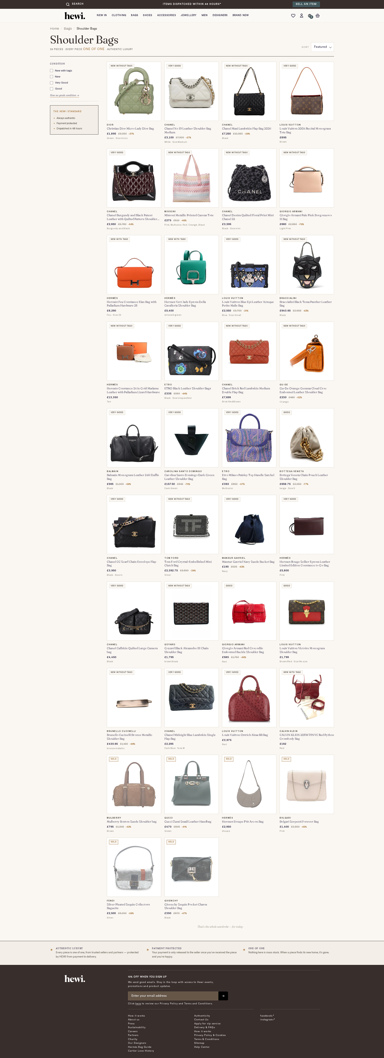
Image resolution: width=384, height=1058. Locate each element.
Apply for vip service (207, 1024)
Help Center (202, 1047)
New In (102, 15)
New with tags (63, 70)
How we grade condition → (64, 95)
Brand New (241, 15)
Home (54, 28)
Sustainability (137, 1027)
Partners (133, 1035)
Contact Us (201, 1020)
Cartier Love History (141, 1051)
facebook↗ (267, 1016)
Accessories (166, 15)
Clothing (119, 15)
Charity (132, 1039)
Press (131, 1024)
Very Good (61, 82)
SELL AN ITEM (306, 4)
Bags (134, 15)
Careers (133, 1031)
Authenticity (202, 1016)
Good (58, 88)
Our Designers (137, 1043)
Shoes (147, 15)
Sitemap (199, 1043)
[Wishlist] (294, 15)
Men (205, 15)
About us (134, 1020)
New (57, 76)
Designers (220, 15)
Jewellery (189, 15)
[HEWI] (75, 15)
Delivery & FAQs (204, 1027)
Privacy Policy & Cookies (210, 1035)
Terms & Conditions (206, 1039)
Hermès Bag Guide (139, 1047)
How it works (136, 1016)
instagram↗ (267, 1020)
